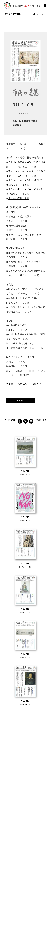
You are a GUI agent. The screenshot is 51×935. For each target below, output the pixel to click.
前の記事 (11, 420)
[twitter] (38, 14)
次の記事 (40, 420)
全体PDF (21, 400)
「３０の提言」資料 (18, 198)
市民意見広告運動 (13, 14)
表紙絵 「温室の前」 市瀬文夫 (23, 384)
